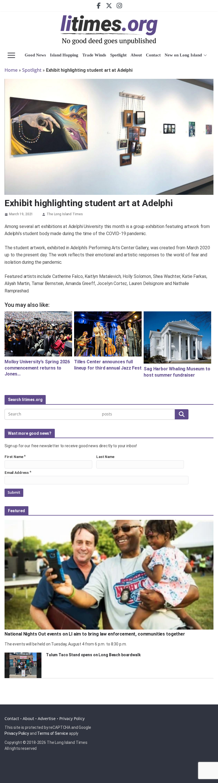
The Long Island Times (65, 214)
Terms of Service (52, 733)
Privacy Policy (72, 718)
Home (11, 70)
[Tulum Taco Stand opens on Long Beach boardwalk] (23, 665)
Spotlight (118, 55)
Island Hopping (64, 55)
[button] (204, 55)
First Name (14, 457)
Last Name (105, 457)
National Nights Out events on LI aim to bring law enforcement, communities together (95, 634)
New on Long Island (183, 55)
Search (181, 414)
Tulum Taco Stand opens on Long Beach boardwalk (93, 655)
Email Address (17, 472)
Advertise (47, 718)
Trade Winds (94, 55)
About (136, 55)
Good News (35, 55)
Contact (153, 55)
